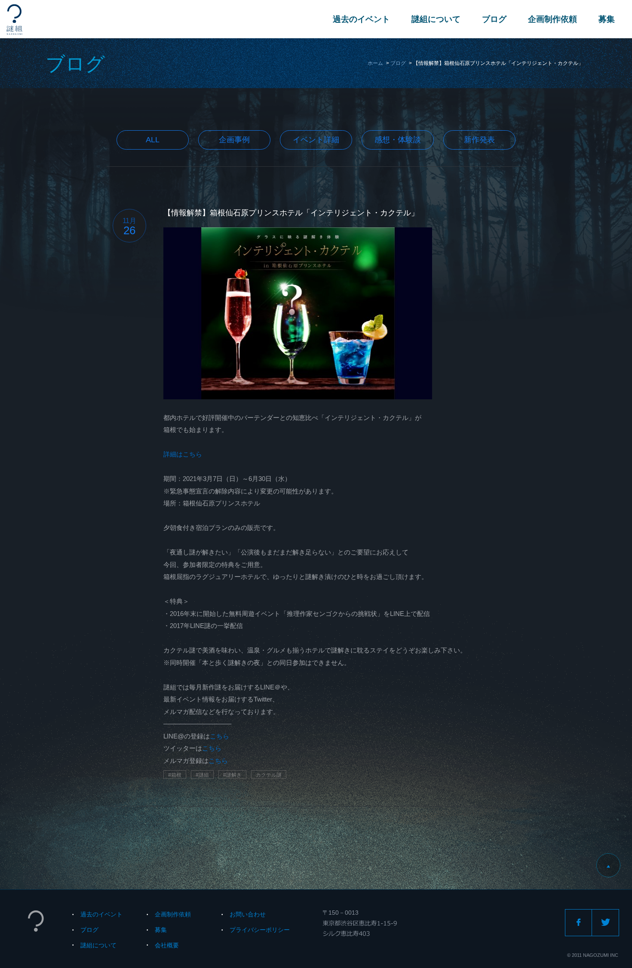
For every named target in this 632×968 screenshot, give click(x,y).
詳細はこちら (182, 454)
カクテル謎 (269, 775)
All (153, 139)
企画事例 (234, 139)
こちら (219, 736)
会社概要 (167, 945)
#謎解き (232, 775)
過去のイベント (361, 19)
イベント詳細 (316, 139)
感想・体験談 (397, 139)
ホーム (375, 63)
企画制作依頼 (552, 19)
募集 (606, 19)
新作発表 (479, 139)
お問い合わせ (248, 914)
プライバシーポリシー (260, 929)
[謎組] (14, 19)
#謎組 (202, 775)
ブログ (494, 19)
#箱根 (174, 775)
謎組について (435, 19)
